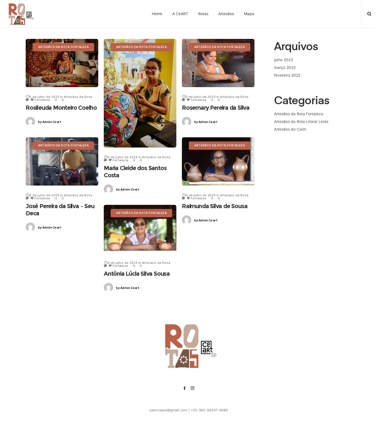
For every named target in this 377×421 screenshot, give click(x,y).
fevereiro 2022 (287, 75)
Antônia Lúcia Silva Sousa (137, 273)
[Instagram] (193, 388)
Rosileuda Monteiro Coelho (61, 107)
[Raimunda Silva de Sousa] (218, 161)
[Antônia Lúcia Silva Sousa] (140, 229)
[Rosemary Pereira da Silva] (218, 63)
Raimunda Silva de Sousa (214, 206)
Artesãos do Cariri (290, 129)
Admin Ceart (49, 122)
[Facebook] (184, 388)
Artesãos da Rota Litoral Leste (301, 121)
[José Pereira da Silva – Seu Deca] (62, 161)
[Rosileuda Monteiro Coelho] (62, 63)
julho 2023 (283, 59)
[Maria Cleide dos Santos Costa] (140, 93)
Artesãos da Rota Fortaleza (298, 113)
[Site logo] (20, 14)
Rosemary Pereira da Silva (215, 107)
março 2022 (285, 67)
